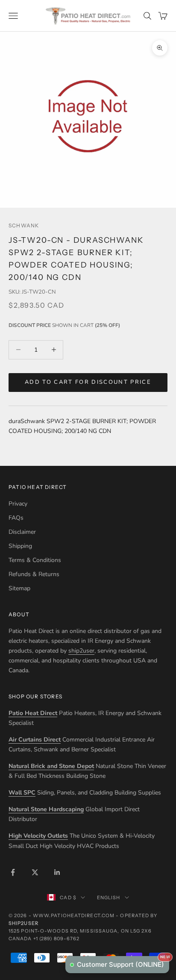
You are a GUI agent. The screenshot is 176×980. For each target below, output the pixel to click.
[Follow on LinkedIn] (57, 872)
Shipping (20, 546)
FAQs (16, 518)
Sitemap (19, 588)
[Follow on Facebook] (13, 872)
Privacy (18, 504)
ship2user (81, 651)
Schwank (24, 225)
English (108, 898)
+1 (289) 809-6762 (56, 939)
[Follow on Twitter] (35, 872)
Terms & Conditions (35, 560)
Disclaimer (22, 532)
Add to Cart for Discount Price (88, 382)
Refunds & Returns (34, 574)
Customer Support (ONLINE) (123, 962)
